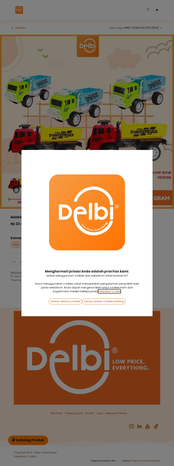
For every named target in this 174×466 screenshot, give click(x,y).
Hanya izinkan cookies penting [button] (104, 301)
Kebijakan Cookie (109, 291)
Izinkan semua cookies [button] (65, 301)
